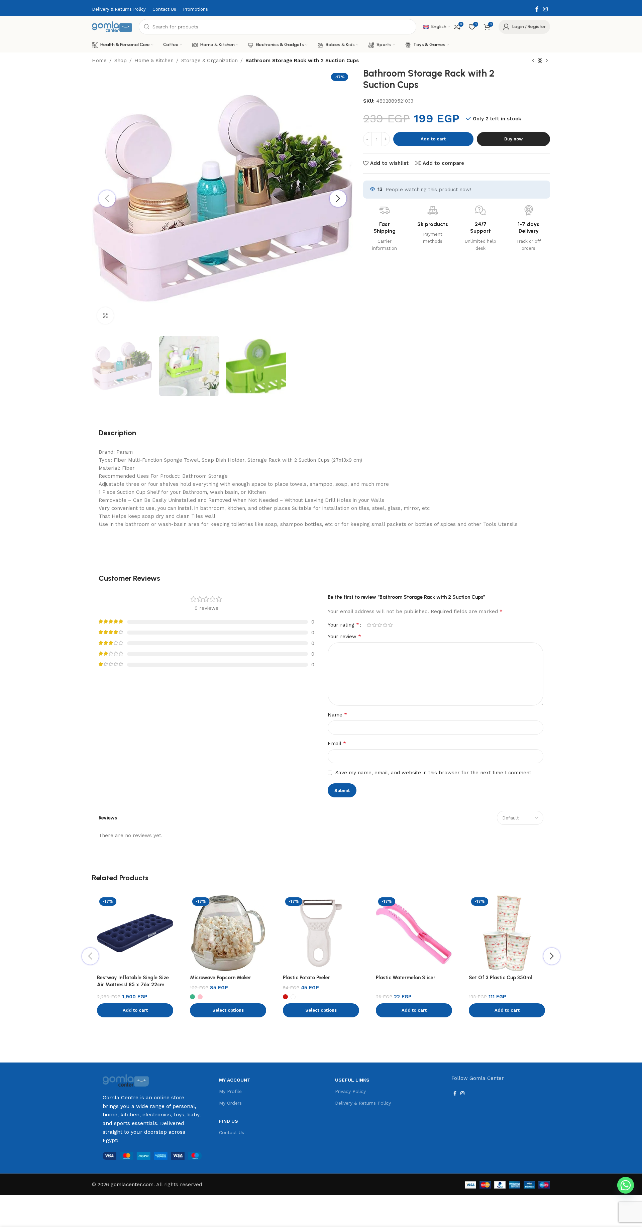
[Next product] (546, 61)
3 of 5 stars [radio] (379, 625)
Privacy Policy (350, 1091)
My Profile (230, 1091)
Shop (120, 61)
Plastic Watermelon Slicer (405, 978)
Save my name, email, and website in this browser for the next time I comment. (434, 773)
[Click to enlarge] (105, 315)
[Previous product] (533, 61)
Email (337, 743)
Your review (344, 636)
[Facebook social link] (537, 9)
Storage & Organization (209, 61)
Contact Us (231, 1132)
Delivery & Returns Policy (363, 1103)
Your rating (343, 625)
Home (99, 61)
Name (337, 714)
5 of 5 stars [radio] (390, 625)
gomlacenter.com (132, 1185)
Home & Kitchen (154, 61)
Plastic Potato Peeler (306, 978)
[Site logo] (112, 26)
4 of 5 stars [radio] (385, 625)
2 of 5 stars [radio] (374, 625)
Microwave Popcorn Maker (220, 978)
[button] (135, 1010)
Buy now (513, 138)
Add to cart (433, 138)
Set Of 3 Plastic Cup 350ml (500, 978)
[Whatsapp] (625, 1185)
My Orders (230, 1103)
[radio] (192, 996)
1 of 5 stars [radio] (368, 625)
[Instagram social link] (545, 9)
